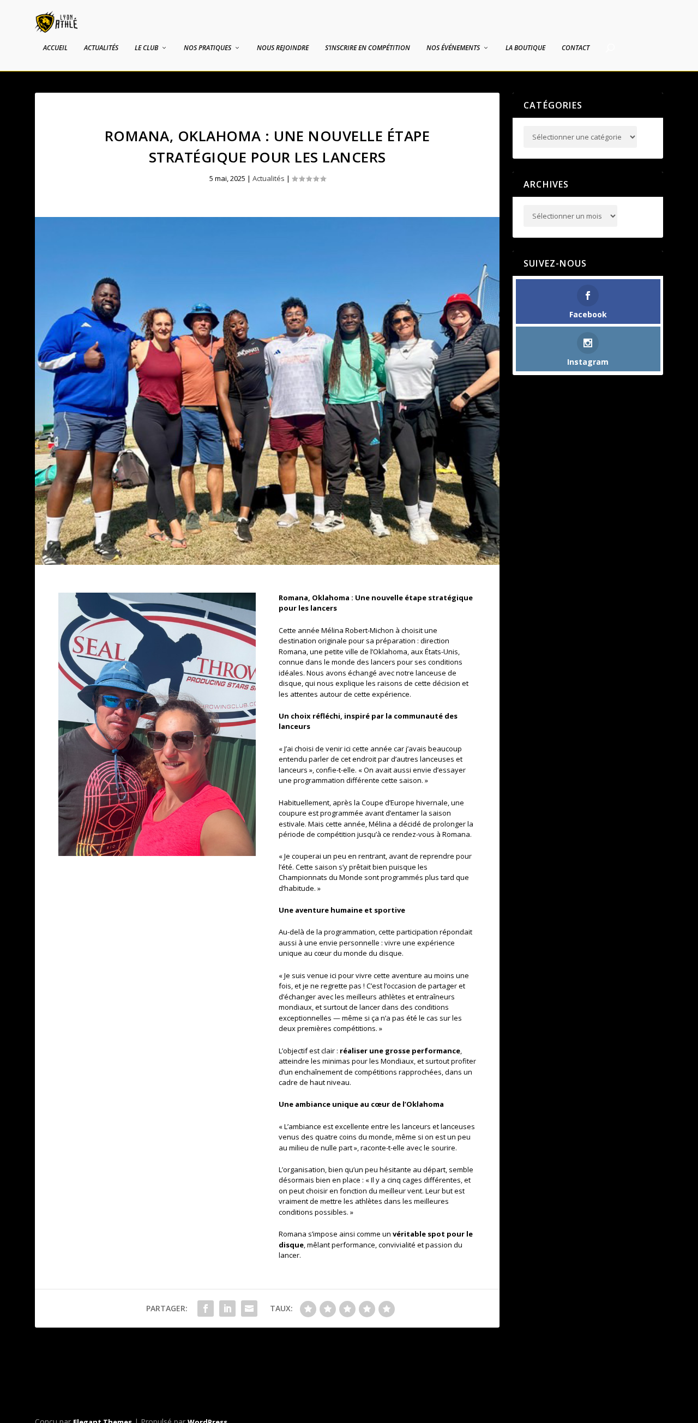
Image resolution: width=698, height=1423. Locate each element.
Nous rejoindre (283, 48)
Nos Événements (453, 48)
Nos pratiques (207, 48)
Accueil (55, 48)
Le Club (146, 48)
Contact (575, 48)
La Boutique (525, 48)
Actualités (101, 48)
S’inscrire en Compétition (367, 48)
